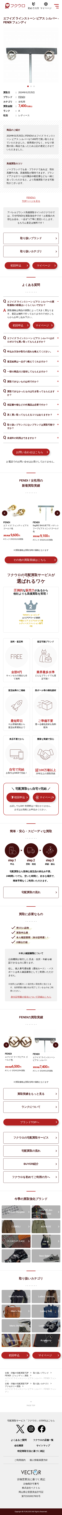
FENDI (21, 97)
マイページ (43, 265)
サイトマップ (43, 1445)
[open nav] (56, 6)
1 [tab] (28, 86)
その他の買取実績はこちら (29, 559)
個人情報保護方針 (39, 1460)
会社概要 (18, 1445)
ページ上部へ (31, 1403)
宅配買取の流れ (31, 892)
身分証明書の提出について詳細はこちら (31, 997)
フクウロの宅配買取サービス (31, 1137)
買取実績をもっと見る (31, 1093)
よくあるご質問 (19, 1440)
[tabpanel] (31, 55)
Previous (5, 513)
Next (57, 513)
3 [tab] (34, 86)
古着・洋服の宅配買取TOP (17, 1373)
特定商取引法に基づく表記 (31, 1451)
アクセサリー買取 (13, 1386)
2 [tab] (31, 86)
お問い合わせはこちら (29, 452)
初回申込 (15, 265)
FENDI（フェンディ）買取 (16, 1375)
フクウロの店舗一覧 (43, 1440)
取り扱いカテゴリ (31, 251)
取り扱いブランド (31, 238)
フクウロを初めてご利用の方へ (31, 1177)
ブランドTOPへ (29, 1122)
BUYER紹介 (31, 1163)
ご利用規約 (20, 1460)
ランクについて (31, 1106)
